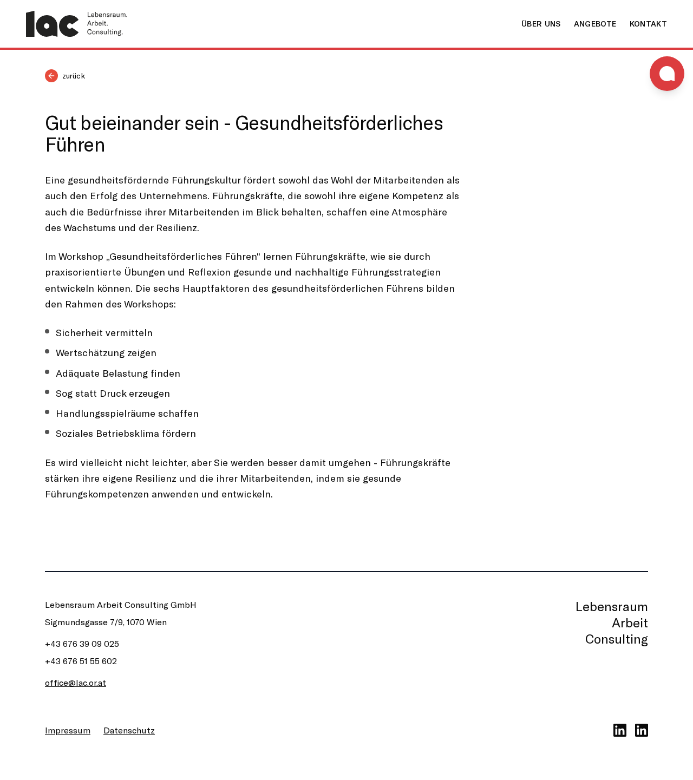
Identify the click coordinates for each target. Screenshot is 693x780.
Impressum (67, 730)
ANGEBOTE (595, 23)
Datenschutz (129, 730)
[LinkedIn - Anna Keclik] (619, 730)
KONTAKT (648, 23)
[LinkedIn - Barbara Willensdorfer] (641, 730)
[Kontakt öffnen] (667, 73)
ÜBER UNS (541, 23)
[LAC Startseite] (76, 24)
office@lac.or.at (75, 682)
